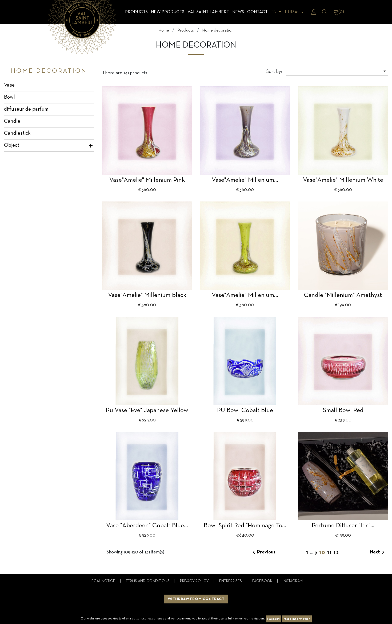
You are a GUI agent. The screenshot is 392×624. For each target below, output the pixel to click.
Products (136, 12)
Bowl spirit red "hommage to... (245, 526)
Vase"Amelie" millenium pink (147, 180)
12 (336, 553)
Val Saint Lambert (208, 12)
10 (323, 552)
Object (11, 145)
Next (378, 552)
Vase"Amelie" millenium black (147, 295)
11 (330, 553)
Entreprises (231, 581)
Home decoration (49, 71)
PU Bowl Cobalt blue (245, 410)
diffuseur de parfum (26, 109)
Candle (12, 121)
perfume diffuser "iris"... (343, 526)
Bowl (9, 97)
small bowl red (343, 410)
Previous (263, 552)
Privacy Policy (195, 581)
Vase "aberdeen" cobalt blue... (147, 526)
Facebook (262, 581)
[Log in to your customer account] (314, 12)
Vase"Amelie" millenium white (343, 180)
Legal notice (103, 581)
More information (296, 619)
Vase (9, 85)
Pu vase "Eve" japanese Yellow (147, 410)
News (238, 12)
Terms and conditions (148, 581)
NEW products (167, 12)
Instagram (293, 581)
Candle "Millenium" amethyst (343, 295)
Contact (257, 12)
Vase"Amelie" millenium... (245, 180)
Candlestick (17, 133)
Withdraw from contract (196, 599)
